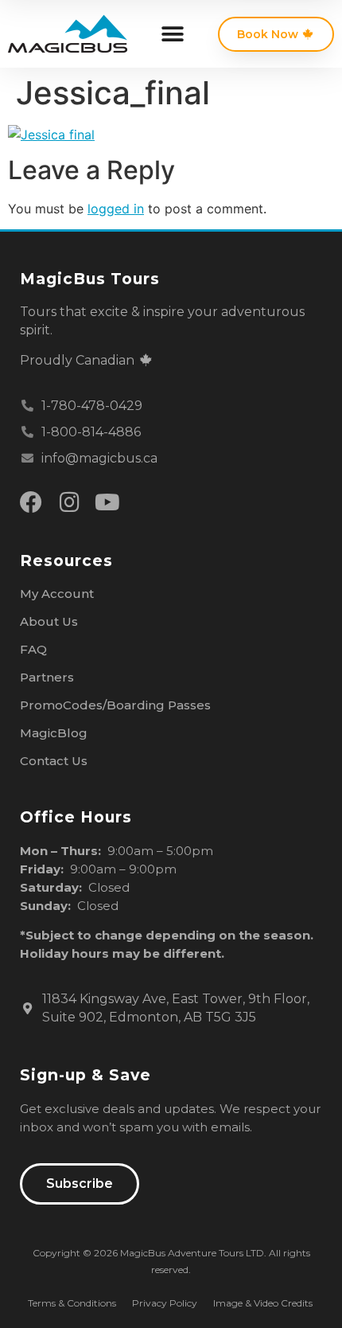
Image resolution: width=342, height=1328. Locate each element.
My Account (57, 593)
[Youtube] (107, 502)
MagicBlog (53, 732)
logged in (115, 209)
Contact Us (53, 760)
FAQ (33, 649)
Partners (47, 677)
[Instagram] (69, 502)
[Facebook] (31, 502)
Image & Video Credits (263, 1303)
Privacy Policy (164, 1303)
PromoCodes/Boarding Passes (115, 705)
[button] (172, 34)
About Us (49, 621)
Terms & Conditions (72, 1303)
